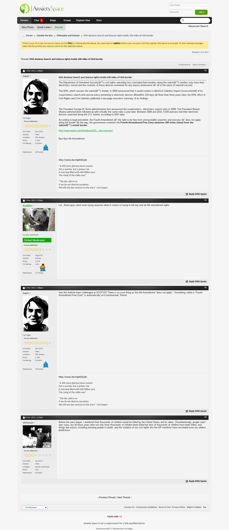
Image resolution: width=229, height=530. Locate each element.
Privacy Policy (178, 507)
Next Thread (123, 497)
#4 (205, 417)
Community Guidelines (146, 507)
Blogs (53, 20)
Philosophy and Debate (68, 35)
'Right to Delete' (194, 507)
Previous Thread (107, 497)
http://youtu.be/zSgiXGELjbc (73, 160)
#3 (205, 288)
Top (204, 507)
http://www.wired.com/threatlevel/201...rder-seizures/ (86, 130)
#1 (205, 71)
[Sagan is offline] (39, 97)
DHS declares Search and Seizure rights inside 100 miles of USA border (66, 59)
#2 (205, 200)
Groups (67, 20)
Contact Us (129, 507)
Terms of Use (164, 507)
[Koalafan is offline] (39, 220)
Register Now (83, 20)
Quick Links (43, 27)
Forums (24, 20)
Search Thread (198, 65)
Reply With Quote (198, 194)
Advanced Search (198, 26)
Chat (38, 20)
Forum (29, 35)
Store (99, 20)
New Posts (28, 27)
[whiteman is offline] (39, 437)
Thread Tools (183, 65)
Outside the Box (45, 35)
